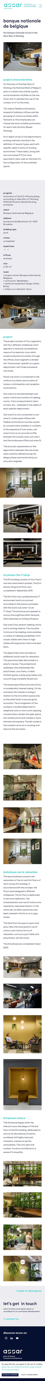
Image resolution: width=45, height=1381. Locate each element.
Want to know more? (29, 1374)
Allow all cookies (10, 1374)
